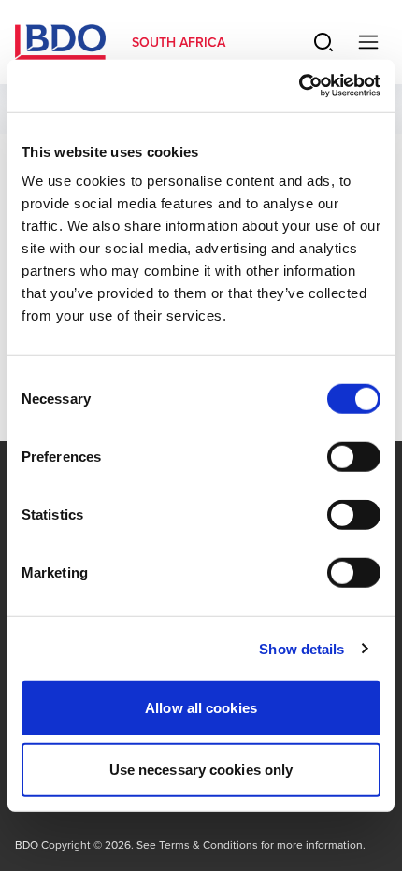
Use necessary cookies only (201, 769)
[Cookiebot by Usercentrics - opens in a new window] (298, 86)
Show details (301, 648)
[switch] (353, 457)
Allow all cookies (201, 708)
